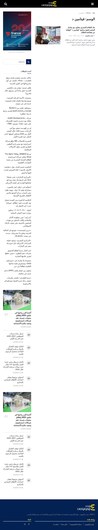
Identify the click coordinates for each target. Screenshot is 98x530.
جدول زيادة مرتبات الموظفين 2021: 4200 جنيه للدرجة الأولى (15, 336)
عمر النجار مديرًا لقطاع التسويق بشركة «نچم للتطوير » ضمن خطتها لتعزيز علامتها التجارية (18, 253)
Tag (93, 13)
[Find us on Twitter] (25, 524)
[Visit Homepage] (49, 3)
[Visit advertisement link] (17, 30)
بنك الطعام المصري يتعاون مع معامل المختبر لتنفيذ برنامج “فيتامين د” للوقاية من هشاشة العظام (80, 29)
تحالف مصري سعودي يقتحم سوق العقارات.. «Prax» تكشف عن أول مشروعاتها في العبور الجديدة (18, 80)
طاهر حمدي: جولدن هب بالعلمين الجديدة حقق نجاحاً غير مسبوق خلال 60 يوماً (18, 90)
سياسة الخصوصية (76, 524)
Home (88, 13)
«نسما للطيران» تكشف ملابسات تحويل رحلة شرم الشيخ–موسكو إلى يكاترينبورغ (17, 280)
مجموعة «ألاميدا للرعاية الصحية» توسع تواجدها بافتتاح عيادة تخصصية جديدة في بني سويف (18, 100)
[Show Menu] (92, 4)
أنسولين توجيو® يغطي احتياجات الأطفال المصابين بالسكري (13, 379)
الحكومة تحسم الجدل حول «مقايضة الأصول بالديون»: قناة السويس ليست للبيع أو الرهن (17, 170)
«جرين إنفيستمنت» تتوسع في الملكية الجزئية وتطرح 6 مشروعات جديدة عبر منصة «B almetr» (17, 233)
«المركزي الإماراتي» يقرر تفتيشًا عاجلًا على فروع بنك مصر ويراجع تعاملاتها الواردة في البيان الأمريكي (18, 180)
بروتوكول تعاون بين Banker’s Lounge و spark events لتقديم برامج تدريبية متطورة (17, 111)
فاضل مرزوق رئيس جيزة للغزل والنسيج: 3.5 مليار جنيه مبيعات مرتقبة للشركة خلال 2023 (13, 365)
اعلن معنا (64, 524)
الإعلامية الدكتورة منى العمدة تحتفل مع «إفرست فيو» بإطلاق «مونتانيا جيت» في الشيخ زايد (18, 203)
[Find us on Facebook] (28, 524)
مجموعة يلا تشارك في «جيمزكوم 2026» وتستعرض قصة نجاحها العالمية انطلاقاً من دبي (18, 263)
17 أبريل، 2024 (77, 36)
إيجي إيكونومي (89, 524)
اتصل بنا (55, 524)
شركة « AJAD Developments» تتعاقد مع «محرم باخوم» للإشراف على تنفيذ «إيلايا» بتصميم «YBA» (18, 121)
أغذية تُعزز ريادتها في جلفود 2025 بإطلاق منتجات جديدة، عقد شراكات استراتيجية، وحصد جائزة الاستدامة (22, 318)
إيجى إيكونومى (89, 36)
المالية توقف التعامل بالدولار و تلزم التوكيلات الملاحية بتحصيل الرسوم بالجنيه (14, 350)
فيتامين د (81, 13)
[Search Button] (5, 4)
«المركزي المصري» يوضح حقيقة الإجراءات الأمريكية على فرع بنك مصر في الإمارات (19, 243)
